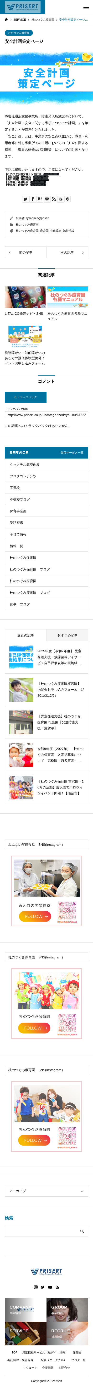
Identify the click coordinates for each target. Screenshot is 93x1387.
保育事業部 (18, 511)
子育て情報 (18, 534)
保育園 (77, 1352)
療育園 (44, 230)
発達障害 (56, 230)
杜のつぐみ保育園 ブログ (30, 569)
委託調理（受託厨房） (21, 1360)
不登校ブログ (20, 499)
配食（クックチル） (54, 1360)
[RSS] (57, 1287)
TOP (14, 1352)
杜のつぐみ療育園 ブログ (30, 592)
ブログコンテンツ (23, 476)
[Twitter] (43, 1287)
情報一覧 (16, 546)
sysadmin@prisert (37, 218)
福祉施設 (68, 230)
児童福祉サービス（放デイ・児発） (45, 1352)
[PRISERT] (22, 7)
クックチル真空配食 (25, 464)
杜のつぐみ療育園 (18, 32)
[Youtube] (50, 1287)
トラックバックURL (16, 409)
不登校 (15, 488)
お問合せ (64, 1367)
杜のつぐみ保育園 (23, 558)
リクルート (30, 1367)
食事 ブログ (20, 604)
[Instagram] (36, 1287)
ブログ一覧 (78, 1360)
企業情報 (48, 1367)
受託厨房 (16, 523)
